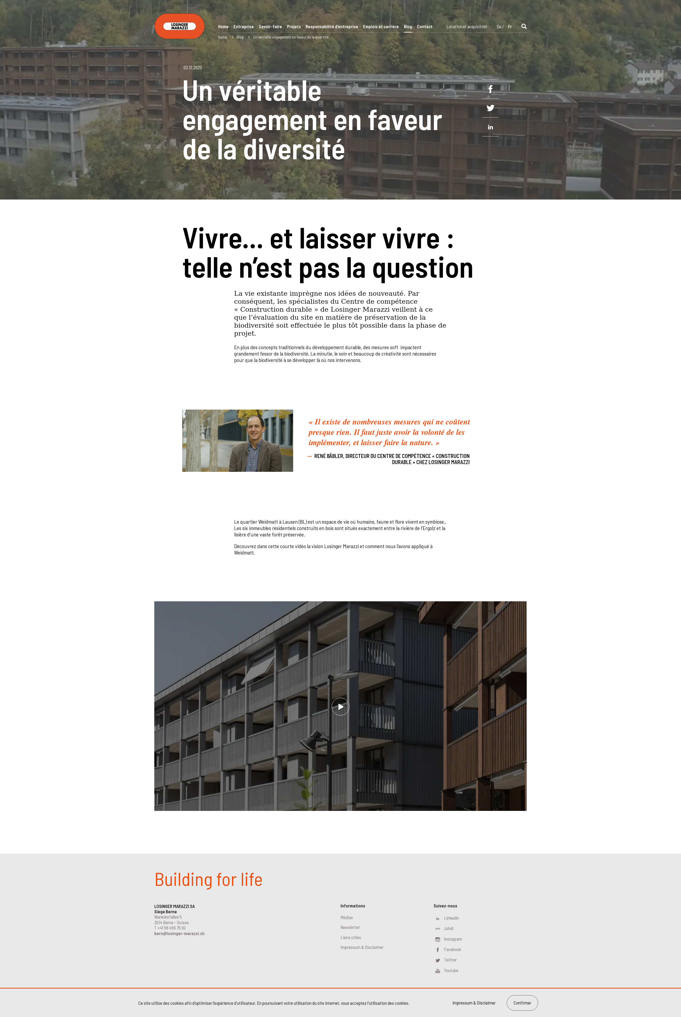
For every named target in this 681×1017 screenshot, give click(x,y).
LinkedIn (451, 917)
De (499, 26)
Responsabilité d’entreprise (332, 26)
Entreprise (244, 26)
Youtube (451, 970)
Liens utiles (350, 937)
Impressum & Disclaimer (362, 947)
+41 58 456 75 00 (171, 927)
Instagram (453, 938)
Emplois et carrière (381, 26)
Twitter (450, 959)
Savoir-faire (270, 26)
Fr (510, 26)
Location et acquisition (466, 26)
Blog (408, 26)
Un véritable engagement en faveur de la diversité (291, 37)
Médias (346, 917)
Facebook (452, 949)
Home (223, 26)
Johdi (449, 928)
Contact (425, 26)
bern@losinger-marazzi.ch (179, 933)
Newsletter (350, 927)
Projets (294, 26)
